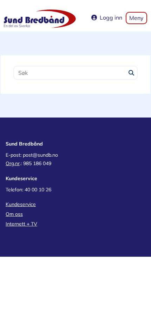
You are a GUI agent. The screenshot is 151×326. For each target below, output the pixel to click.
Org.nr (13, 163)
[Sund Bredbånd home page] (40, 18)
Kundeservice (21, 204)
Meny (136, 17)
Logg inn (111, 17)
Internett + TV (21, 224)
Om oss (14, 214)
